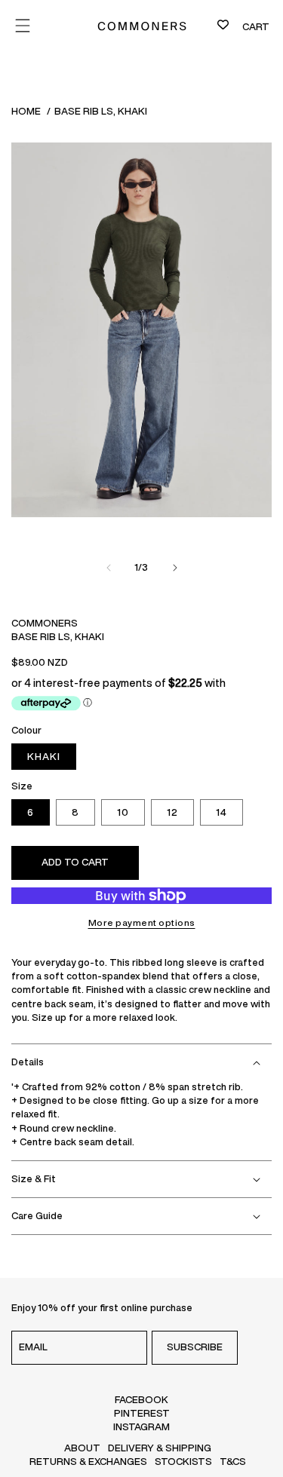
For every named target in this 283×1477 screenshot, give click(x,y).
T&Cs (233, 1461)
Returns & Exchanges (88, 1461)
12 (172, 812)
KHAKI (43, 756)
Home (26, 111)
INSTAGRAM (141, 1426)
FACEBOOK (141, 1399)
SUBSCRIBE (195, 1347)
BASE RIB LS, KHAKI (100, 111)
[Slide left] (108, 567)
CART (255, 27)
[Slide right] (175, 567)
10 (123, 812)
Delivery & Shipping (159, 1448)
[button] (141, 1062)
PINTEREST (142, 1413)
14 (221, 812)
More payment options (141, 922)
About (82, 1448)
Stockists (183, 1461)
